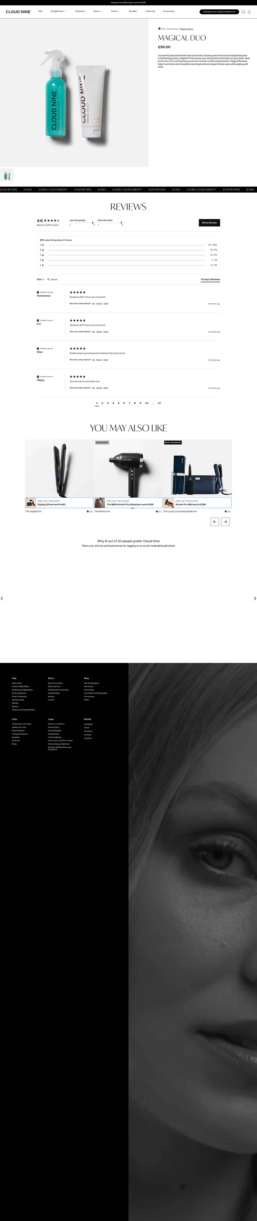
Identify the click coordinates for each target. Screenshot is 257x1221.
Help (14, 678)
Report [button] (99, 303)
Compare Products (20, 734)
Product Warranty (19, 696)
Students (15, 737)
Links (14, 719)
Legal (51, 719)
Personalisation (18, 731)
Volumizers (80, 11)
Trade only (150, 11)
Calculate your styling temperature (219, 11)
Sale (40, 11)
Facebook (88, 731)
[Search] (243, 12)
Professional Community (58, 690)
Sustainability (53, 693)
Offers (86, 700)
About (51, 678)
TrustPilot (88, 738)
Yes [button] (93, 303)
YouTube (87, 735)
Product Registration (20, 686)
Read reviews (186, 29)
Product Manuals (19, 693)
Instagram (88, 724)
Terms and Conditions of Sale (60, 740)
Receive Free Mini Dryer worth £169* (128, 2)
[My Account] (249, 12)
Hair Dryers (88, 686)
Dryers (97, 11)
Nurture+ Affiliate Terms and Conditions (59, 748)
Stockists (16, 740)
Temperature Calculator (21, 724)
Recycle (51, 696)
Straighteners (57, 11)
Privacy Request (54, 731)
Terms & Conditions (56, 724)
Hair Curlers (89, 690)
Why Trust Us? (54, 686)
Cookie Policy (53, 734)
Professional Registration (22, 690)
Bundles (133, 11)
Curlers (114, 11)
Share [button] (105, 303)
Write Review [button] (209, 222)
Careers (51, 700)
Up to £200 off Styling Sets (95, 693)
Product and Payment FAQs (23, 710)
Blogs (14, 744)
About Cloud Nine (55, 683)
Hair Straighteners (91, 683)
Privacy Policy (53, 727)
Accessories (169, 11)
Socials (87, 719)
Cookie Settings (54, 737)
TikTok (86, 728)
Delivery (15, 703)
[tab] (210, 280)
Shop (86, 678)
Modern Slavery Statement (59, 744)
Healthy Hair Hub (19, 727)
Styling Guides (18, 700)
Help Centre (17, 683)
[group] (52, 221)
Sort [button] (39, 279)
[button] (97, 403)
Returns (15, 706)
